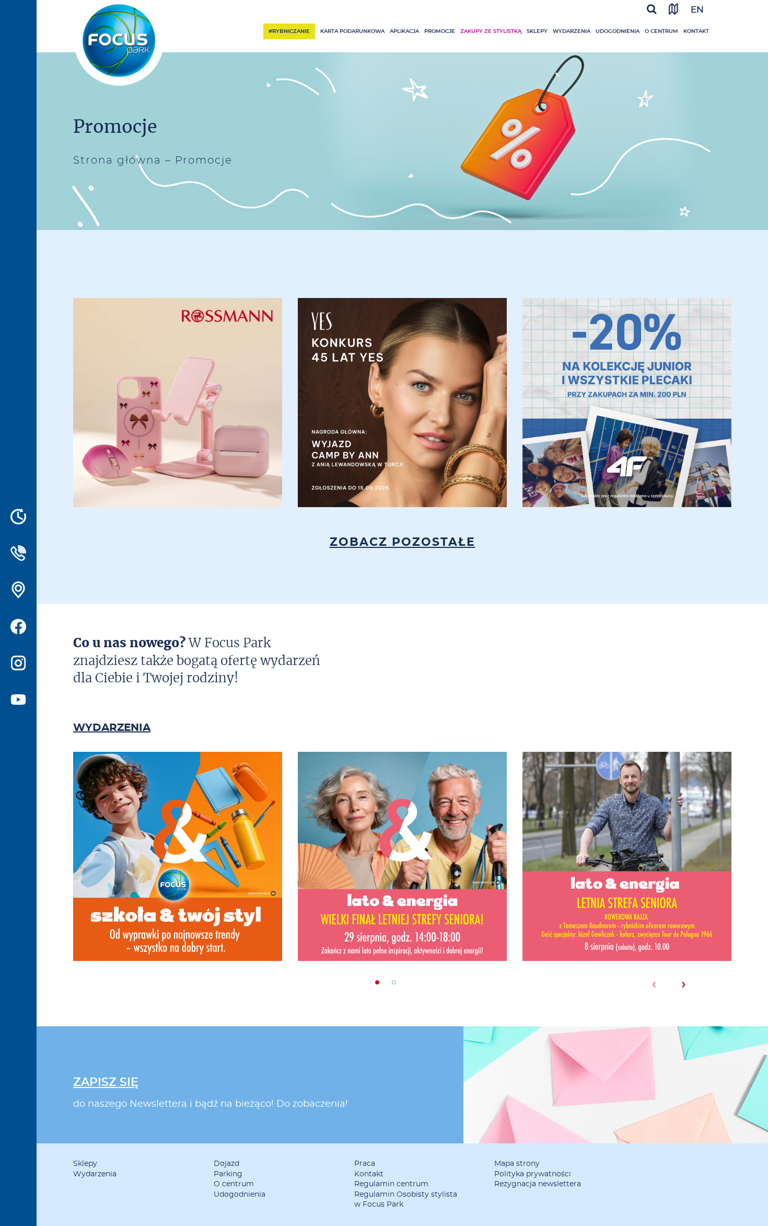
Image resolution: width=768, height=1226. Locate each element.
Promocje (439, 31)
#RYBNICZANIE (289, 31)
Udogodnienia (617, 31)
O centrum (661, 31)
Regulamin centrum (391, 1184)
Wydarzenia (571, 31)
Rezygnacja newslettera (537, 1184)
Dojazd (226, 1163)
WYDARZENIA (111, 728)
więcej (177, 440)
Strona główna (117, 160)
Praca (364, 1163)
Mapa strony (517, 1163)
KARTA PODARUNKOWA (352, 31)
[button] (377, 982)
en (697, 9)
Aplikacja (404, 31)
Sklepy (537, 31)
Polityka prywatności (532, 1174)
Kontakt (696, 31)
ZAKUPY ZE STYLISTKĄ (490, 31)
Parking (228, 1174)
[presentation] (654, 984)
